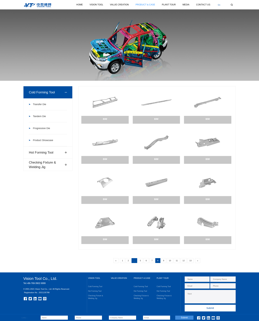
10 (170, 260)
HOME (79, 4)
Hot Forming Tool (94, 291)
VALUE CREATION (119, 4)
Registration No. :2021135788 (37, 292)
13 (190, 260)
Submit (184, 317)
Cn (219, 5)
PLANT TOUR (169, 4)
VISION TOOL (96, 4)
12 (184, 260)
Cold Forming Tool (95, 286)
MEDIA (186, 4)
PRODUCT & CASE (145, 4)
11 (177, 260)
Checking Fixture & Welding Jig (95, 297)
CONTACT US (203, 4)
